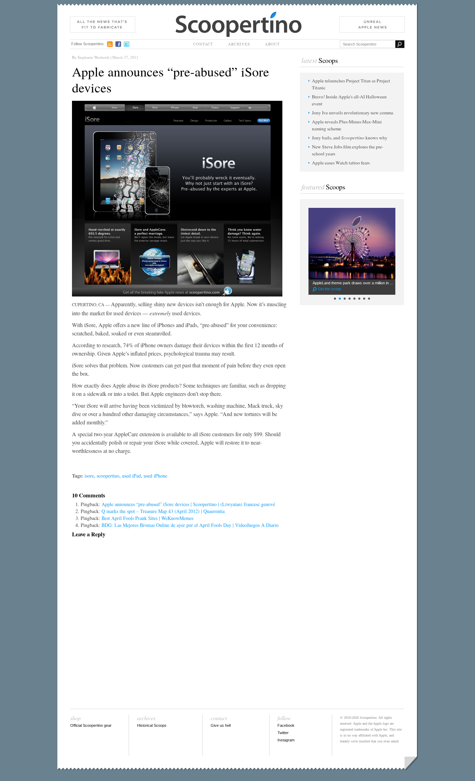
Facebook (286, 725)
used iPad (131, 475)
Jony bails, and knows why (349, 138)
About (272, 44)
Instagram (286, 740)
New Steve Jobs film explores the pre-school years (347, 150)
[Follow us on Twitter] (126, 44)
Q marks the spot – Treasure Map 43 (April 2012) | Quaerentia (163, 511)
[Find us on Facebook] (118, 44)
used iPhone (155, 475)
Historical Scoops (152, 725)
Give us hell (221, 725)
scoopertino (108, 475)
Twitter (283, 733)
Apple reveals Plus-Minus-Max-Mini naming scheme (347, 125)
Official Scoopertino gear (91, 725)
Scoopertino (187, 15)
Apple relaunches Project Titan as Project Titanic (351, 84)
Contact (203, 44)
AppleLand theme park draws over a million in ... (353, 286)
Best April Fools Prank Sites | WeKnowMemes (147, 518)
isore (89, 475)
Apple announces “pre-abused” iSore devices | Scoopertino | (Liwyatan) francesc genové (188, 504)
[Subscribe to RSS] (110, 44)
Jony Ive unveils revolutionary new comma (352, 112)
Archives (239, 44)
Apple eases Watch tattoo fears (341, 163)
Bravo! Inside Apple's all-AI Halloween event (349, 100)
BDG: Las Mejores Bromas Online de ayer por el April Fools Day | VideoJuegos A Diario (190, 525)
